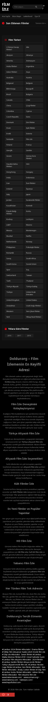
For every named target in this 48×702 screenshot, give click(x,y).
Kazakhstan (11, 205)
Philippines (10, 247)
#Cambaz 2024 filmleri (12, 649)
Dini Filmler (30, 122)
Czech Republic (12, 117)
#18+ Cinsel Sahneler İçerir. (33, 657)
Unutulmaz (10, 305)
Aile (27, 47)
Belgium (29, 83)
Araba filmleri (11, 66)
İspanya (29, 189)
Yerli (8, 317)
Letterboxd (27, 16)
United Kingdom (12, 300)
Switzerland (11, 275)
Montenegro (31, 230)
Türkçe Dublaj (31, 286)
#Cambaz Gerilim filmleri (13, 662)
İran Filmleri (30, 183)
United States (31, 300)
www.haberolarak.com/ (12, 677)
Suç (27, 269)
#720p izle (6, 654)
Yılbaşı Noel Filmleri (33, 317)
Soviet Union (31, 264)
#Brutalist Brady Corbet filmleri (22, 669)
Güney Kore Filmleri (31, 157)
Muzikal (9, 236)
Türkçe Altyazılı (12, 286)
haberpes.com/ (26, 680)
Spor (8, 269)
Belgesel (9, 83)
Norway (29, 241)
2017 (19, 335)
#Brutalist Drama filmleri (33, 649)
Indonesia (30, 177)
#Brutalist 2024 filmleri (33, 659)
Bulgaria (29, 94)
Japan (28, 194)
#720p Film (41, 669)
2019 (29, 335)
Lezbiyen (29, 219)
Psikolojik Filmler (32, 247)
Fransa (28, 145)
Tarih (8, 281)
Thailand (29, 281)
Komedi (29, 205)
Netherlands (11, 241)
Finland (9, 145)
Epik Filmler (30, 128)
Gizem (9, 156)
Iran (8, 183)
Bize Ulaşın (16, 16)
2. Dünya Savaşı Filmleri (12, 48)
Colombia (10, 111)
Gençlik (9, 150)
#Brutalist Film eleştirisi (19, 674)
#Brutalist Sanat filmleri (22, 654)
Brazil (8, 94)
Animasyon (30, 61)
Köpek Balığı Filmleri (11, 212)
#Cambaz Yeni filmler (22, 667)
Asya (28, 72)
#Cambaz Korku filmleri (12, 672)
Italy (8, 194)
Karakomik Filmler (33, 200)
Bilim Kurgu (10, 89)
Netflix (28, 236)
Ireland (9, 189)
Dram (8, 128)
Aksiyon (9, 55)
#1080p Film (7, 652)
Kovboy (9, 219)
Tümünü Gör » (40, 23)
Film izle (6, 7)
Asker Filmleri (11, 72)
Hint (27, 164)
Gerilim (29, 150)
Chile (28, 100)
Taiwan (29, 275)
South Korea (11, 264)
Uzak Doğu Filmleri (33, 305)
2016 (9, 335)
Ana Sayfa (6, 16)
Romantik (10, 253)
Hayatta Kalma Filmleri (12, 165)
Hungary (29, 172)
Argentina (30, 66)
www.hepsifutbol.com (11, 682)
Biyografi (29, 89)
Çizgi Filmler (31, 105)
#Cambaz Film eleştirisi (12, 659)
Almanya (29, 55)
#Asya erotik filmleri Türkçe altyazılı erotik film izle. (21, 663)
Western (9, 311)
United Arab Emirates (31, 293)
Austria (29, 77)
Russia (28, 253)
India (8, 177)
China (8, 105)
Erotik (8, 133)
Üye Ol (37, 16)
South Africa (31, 258)
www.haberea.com (10, 680)
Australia (9, 77)
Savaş (8, 258)
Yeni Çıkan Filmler (33, 311)
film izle (33, 674)
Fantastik (9, 139)
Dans (28, 117)
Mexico (9, 230)
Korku (28, 211)
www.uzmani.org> (31, 677)
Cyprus (29, 111)
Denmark (10, 122)
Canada (9, 100)
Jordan (9, 200)
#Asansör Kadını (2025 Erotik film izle (29, 652)
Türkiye (9, 292)
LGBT (8, 225)
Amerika (9, 61)
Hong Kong (10, 172)
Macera (29, 225)
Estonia (29, 133)
